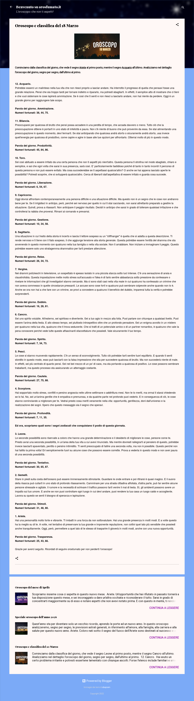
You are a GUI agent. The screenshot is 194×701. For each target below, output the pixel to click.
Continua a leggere (164, 608)
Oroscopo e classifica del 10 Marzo (36, 646)
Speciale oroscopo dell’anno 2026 (36, 617)
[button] (177, 25)
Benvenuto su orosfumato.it (38, 7)
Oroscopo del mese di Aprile (32, 587)
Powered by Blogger (99, 681)
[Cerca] (183, 7)
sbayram (106, 687)
